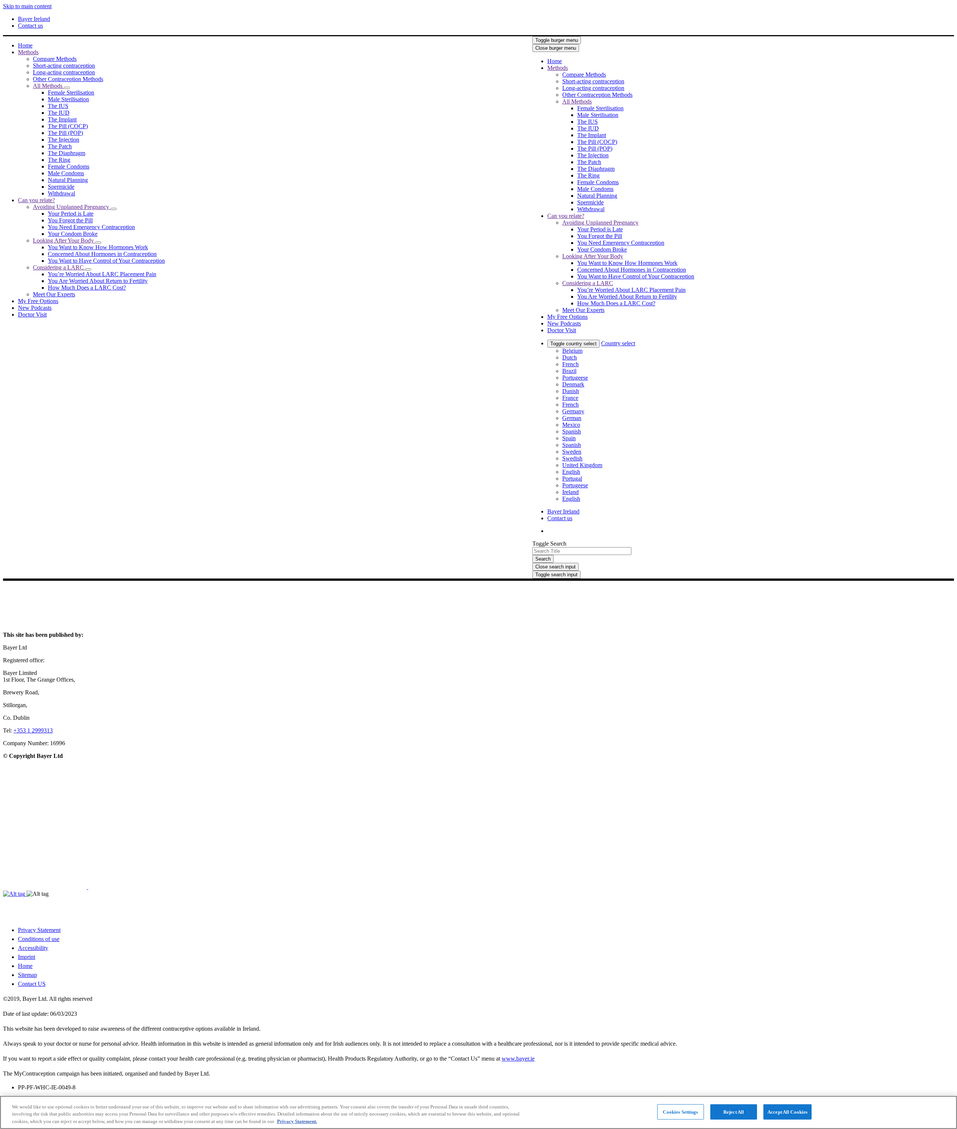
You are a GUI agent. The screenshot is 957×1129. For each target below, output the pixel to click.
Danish (570, 391)
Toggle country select (573, 343)
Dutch (569, 357)
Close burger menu (555, 48)
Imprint (26, 957)
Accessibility (33, 948)
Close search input (555, 567)
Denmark (573, 384)
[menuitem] (25, 45)
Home (25, 966)
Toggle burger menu (556, 40)
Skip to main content (27, 6)
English (571, 472)
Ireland (570, 492)
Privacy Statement (39, 930)
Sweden (571, 451)
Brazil (569, 371)
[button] (67, 88)
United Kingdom (582, 465)
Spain (569, 438)
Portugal (572, 478)
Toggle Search (549, 543)
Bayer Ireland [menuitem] (34, 19)
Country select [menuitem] (618, 343)
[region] (478, 1112)
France (570, 398)
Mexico (571, 425)
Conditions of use (38, 939)
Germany (573, 411)
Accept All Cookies (787, 1111)
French (570, 364)
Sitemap (27, 975)
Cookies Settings (680, 1111)
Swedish (572, 458)
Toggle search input (556, 574)
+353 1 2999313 (33, 730)
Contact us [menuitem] (30, 25)
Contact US (32, 984)
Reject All (733, 1111)
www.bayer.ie (518, 1058)
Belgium (572, 351)
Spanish (571, 431)
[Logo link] (710, 52)
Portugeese (575, 377)
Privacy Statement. (297, 1121)
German (571, 418)
